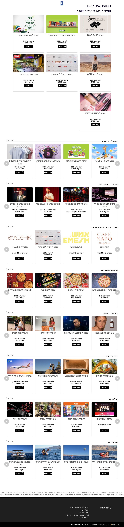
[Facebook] (62, 3)
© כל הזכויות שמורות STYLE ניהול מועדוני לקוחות (90, 524)
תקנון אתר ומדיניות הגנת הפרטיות (79, 508)
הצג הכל (9, 140)
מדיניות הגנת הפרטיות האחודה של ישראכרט (77, 516)
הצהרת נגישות (83, 512)
